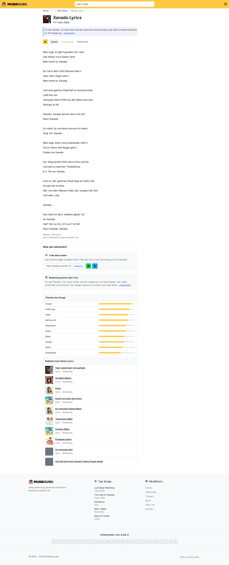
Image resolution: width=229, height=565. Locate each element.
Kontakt (149, 509)
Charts (148, 487)
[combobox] (114, 4)
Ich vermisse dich (64, 449)
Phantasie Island (63, 439)
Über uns (150, 504)
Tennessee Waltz (63, 419)
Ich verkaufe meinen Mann (68, 408)
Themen (149, 496)
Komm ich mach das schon (68, 398)
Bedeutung (82, 41)
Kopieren (78, 266)
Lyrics (54, 41)
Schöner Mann (62, 429)
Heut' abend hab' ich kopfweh (70, 368)
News (148, 500)
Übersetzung (67, 41)
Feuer (58, 388)
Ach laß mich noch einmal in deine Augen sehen (79, 461)
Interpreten (151, 492)
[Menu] (225, 4)
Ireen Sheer (64, 22)
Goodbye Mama (63, 378)
